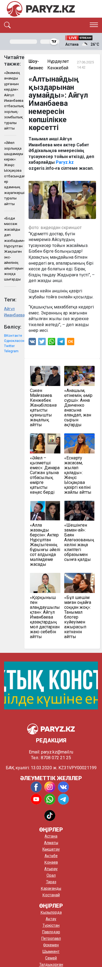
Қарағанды (51, 888)
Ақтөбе (51, 856)
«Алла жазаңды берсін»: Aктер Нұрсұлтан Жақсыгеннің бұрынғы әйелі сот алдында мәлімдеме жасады (45, 545)
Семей (51, 958)
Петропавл (51, 938)
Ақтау (51, 919)
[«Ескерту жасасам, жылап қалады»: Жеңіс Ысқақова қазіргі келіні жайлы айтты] (79, 443)
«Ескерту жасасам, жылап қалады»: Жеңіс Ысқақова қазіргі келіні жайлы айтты (77, 475)
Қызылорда (51, 912)
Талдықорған (51, 964)
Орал (51, 875)
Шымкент (51, 951)
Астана (51, 836)
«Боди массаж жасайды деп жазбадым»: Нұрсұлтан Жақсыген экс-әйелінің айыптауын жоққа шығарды (10, 248)
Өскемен (51, 945)
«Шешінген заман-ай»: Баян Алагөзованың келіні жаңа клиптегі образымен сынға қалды (79, 542)
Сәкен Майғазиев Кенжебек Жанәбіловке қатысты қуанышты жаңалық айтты (43, 407)
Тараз (51, 882)
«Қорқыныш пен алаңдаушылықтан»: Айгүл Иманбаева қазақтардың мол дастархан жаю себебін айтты (45, 617)
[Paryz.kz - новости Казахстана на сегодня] (41, 9)
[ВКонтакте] (32, 343)
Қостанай (51, 895)
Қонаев (51, 862)
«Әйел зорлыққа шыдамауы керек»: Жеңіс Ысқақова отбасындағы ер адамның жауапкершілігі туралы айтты (10, 173)
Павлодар (51, 932)
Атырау (51, 869)
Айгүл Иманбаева (10, 312)
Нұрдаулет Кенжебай (58, 64)
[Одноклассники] (70, 343)
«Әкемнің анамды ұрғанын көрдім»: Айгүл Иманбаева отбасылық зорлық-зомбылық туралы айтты (10, 100)
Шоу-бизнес (36, 64)
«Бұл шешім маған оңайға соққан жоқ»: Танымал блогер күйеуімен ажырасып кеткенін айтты (77, 617)
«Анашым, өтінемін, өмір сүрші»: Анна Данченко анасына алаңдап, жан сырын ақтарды (78, 407)
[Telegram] (61, 343)
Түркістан (51, 925)
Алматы (51, 843)
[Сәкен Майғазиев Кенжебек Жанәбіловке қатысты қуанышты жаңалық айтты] (45, 376)
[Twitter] (42, 343)
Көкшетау (51, 849)
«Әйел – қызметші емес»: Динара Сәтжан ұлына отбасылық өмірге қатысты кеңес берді (45, 475)
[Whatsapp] (51, 343)
